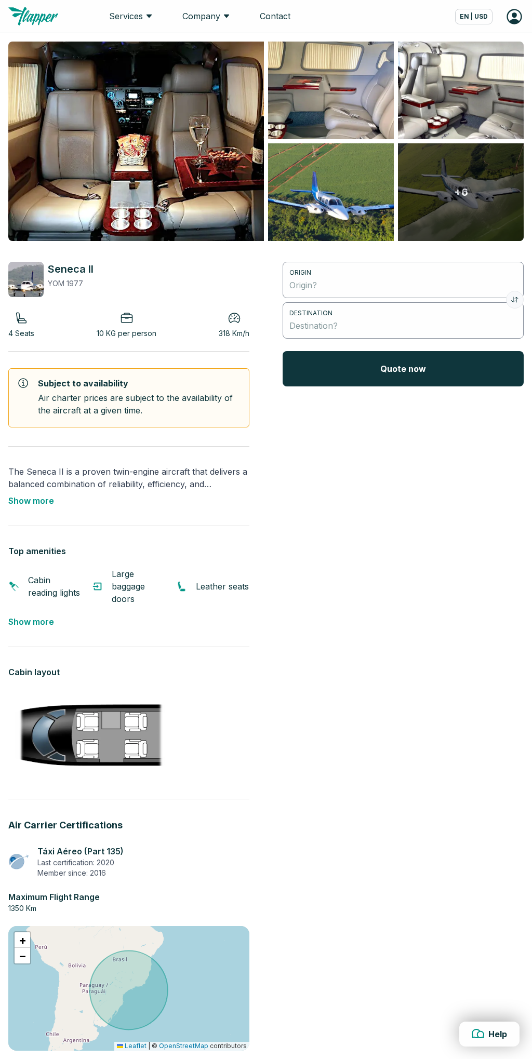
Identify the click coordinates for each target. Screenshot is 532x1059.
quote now (403, 369)
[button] (22, 940)
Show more (31, 500)
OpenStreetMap (183, 1046)
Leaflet (135, 1046)
